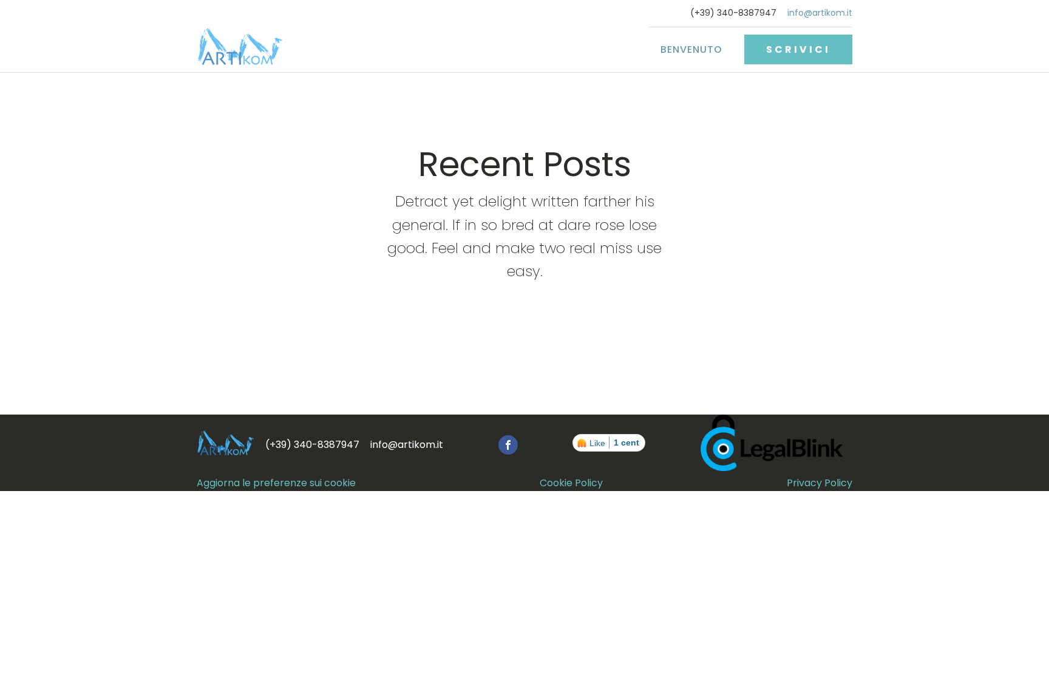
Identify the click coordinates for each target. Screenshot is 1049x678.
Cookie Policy (571, 483)
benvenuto (691, 49)
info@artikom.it (819, 13)
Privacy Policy (819, 483)
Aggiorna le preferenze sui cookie (276, 483)
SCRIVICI (798, 49)
